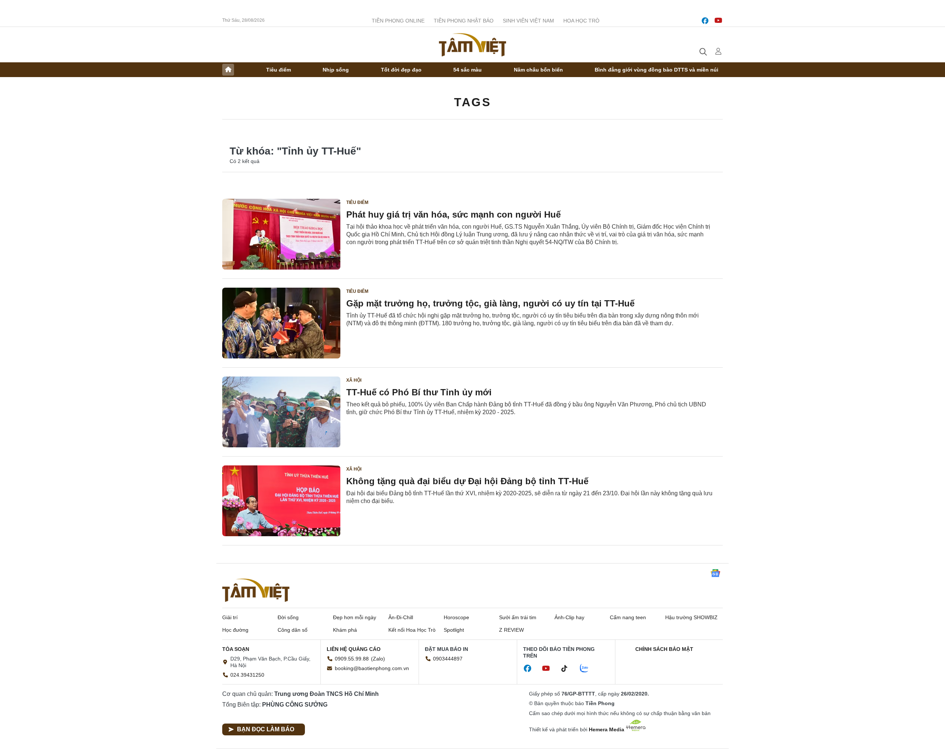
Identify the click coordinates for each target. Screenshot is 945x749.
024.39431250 (247, 675)
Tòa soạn (235, 649)
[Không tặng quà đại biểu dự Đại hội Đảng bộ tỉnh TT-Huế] (281, 500)
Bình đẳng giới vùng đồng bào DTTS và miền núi (656, 70)
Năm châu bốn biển (538, 70)
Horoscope (456, 617)
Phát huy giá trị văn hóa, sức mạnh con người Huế (453, 214)
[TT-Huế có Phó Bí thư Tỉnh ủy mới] (281, 412)
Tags (472, 102)
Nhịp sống (336, 70)
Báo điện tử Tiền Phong (472, 44)
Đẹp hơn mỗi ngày (354, 617)
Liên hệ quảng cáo (354, 649)
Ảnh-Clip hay (569, 617)
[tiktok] (568, 668)
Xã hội (353, 380)
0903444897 (448, 659)
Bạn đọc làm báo (265, 729)
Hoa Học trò (581, 21)
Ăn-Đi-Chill (400, 617)
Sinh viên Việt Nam (528, 21)
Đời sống (288, 617)
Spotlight (454, 630)
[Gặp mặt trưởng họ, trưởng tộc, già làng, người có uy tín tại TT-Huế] (281, 323)
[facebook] (705, 21)
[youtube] (718, 21)
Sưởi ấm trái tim (517, 617)
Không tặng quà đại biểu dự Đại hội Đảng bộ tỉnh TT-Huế (467, 481)
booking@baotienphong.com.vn (372, 668)
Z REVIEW (511, 630)
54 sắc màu (467, 70)
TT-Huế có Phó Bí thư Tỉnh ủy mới (419, 392)
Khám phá (345, 630)
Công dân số (292, 630)
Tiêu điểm (278, 70)
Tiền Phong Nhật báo (464, 21)
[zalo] (588, 668)
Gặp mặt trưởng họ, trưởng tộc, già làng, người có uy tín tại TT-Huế (490, 303)
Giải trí (230, 617)
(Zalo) (378, 659)
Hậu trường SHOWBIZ (691, 617)
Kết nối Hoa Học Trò (412, 630)
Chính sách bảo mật (664, 649)
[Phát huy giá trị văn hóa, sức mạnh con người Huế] (281, 234)
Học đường (235, 630)
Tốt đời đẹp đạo (401, 70)
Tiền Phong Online (398, 21)
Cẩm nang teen (628, 617)
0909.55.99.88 (352, 659)
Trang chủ (228, 70)
